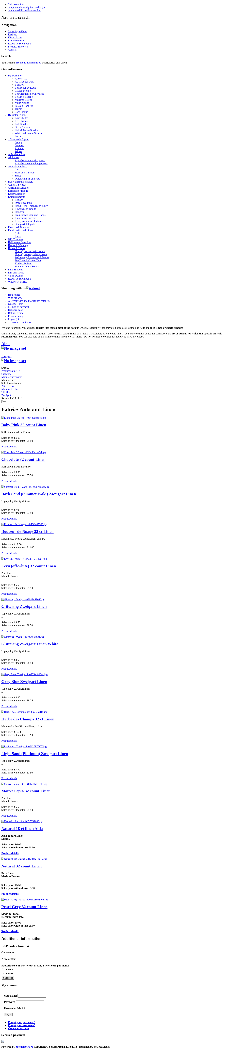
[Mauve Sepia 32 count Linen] (24, 784)
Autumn (19, 148)
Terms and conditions (19, 322)
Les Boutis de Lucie (25, 87)
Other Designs (15, 275)
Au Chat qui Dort (24, 81)
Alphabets (13, 157)
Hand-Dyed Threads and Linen (31, 205)
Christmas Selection (18, 187)
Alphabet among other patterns (31, 163)
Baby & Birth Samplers (20, 181)
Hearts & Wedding (18, 245)
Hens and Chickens (25, 172)
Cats (17, 169)
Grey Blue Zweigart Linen (24, 681)
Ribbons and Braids (25, 208)
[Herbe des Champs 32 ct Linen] (24, 711)
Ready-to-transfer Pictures (28, 221)
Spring (18, 142)
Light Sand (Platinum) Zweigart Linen (34, 753)
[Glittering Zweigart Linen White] (22, 636)
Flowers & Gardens (18, 227)
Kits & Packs (15, 37)
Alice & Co (21, 78)
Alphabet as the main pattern (30, 160)
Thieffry (5, 392)
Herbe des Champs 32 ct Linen (27, 719)
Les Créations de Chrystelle (29, 93)
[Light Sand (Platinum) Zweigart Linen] (24, 746)
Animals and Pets (17, 166)
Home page (14, 294)
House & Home (16, 248)
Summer (19, 145)
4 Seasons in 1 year (18, 139)
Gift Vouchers (15, 239)
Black (18, 136)
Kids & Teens (15, 269)
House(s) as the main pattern (30, 251)
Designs (12, 34)
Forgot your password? (21, 1022)
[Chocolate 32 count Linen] (23, 452)
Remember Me (12, 1008)
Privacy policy (15, 316)
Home (19, 62)
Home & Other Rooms (27, 266)
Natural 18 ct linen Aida (22, 828)
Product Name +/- (10, 370)
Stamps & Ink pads (25, 224)
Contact (12, 49)
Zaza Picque (21, 111)
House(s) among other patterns (31, 254)
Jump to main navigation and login (26, 7)
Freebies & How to (18, 46)
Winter (18, 151)
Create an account (18, 1028)
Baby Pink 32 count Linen (23, 425)
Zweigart (6, 395)
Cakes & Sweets (17, 184)
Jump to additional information (24, 10)
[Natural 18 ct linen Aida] (22, 821)
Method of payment (18, 306)
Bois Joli (19, 84)
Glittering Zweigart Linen (24, 606)
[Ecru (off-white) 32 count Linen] (24, 558)
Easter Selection (16, 193)
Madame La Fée (23, 99)
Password (9, 1001)
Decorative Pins (23, 202)
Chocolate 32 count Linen (23, 459)
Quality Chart (15, 303)
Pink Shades (21, 124)
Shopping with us (17, 31)
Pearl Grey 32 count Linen (24, 906)
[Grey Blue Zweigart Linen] (24, 674)
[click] (33, 288)
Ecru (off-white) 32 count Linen (28, 566)
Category (6, 374)
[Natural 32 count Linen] (24, 859)
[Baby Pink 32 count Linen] (23, 417)
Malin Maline (22, 102)
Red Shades (21, 121)
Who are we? (15, 297)
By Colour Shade (17, 115)
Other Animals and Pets (27, 178)
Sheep (18, 175)
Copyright (13, 319)
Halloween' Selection (19, 242)
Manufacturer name (11, 377)
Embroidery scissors (25, 218)
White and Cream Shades (28, 133)
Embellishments (16, 40)
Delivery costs (15, 310)
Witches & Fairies (17, 281)
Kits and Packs (16, 272)
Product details (9, 446)
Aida (17, 233)
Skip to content (16, 4)
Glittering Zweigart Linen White (29, 644)
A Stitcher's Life (16, 154)
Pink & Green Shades (26, 130)
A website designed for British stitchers (29, 300)
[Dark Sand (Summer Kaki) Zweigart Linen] (25, 486)
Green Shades (22, 127)
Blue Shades (21, 118)
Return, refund (16, 313)
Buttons (19, 199)
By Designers (15, 75)
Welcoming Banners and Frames (32, 257)
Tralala (18, 108)
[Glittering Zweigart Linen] (23, 599)
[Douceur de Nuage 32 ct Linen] (24, 524)
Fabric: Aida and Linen (20, 230)
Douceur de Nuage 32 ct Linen (27, 531)
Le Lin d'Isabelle (24, 96)
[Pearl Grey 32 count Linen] (24, 899)
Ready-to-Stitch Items (19, 43)
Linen (18, 236)
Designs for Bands (18, 190)
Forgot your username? (21, 1025)
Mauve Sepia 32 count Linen (26, 791)
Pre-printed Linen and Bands (30, 215)
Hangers (19, 212)
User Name (10, 995)
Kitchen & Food (23, 263)
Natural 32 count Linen (21, 866)
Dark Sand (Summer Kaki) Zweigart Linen (38, 494)
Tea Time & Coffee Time (28, 260)
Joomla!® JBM (24, 1046)
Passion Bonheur (24, 105)
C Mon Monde (23, 90)
